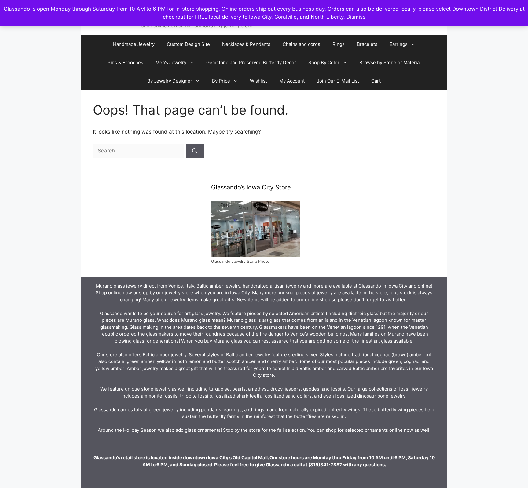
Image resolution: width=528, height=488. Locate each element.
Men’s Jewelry (171, 62)
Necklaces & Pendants (246, 44)
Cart (376, 81)
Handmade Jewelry (134, 44)
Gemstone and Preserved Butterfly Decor (251, 62)
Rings (338, 44)
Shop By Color (323, 62)
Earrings (399, 44)
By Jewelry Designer (169, 81)
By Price (221, 81)
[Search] (195, 151)
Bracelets (367, 44)
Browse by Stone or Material (390, 62)
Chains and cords (301, 44)
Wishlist (258, 81)
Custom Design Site (188, 44)
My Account (292, 81)
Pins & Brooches (125, 62)
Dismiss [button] (355, 17)
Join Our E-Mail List (338, 81)
